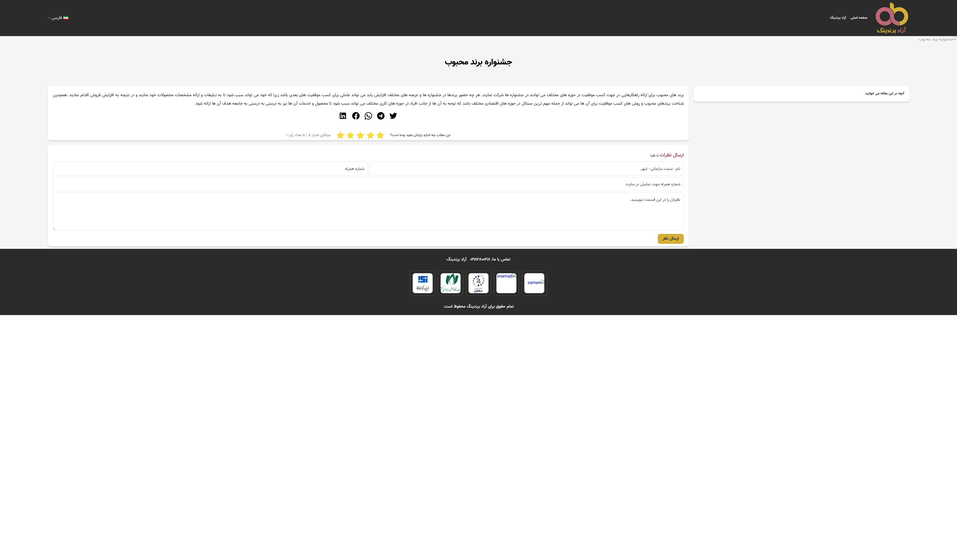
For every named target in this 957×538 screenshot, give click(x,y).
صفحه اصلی (859, 18)
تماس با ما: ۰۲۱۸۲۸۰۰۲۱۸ (490, 259)
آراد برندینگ (838, 18)
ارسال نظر (671, 238)
